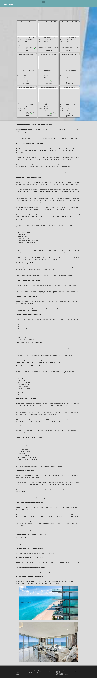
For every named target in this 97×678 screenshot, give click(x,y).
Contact (63, 1)
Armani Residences (9, 4)
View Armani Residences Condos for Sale (25, 531)
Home (44, 1)
